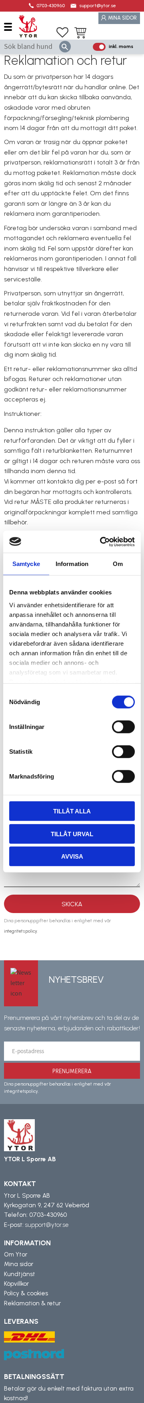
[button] (11, 26)
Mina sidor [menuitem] (122, 18)
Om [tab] (118, 563)
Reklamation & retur (32, 1303)
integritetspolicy (20, 931)
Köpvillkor (16, 1283)
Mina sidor (18, 1264)
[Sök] (65, 46)
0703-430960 (50, 5)
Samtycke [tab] (26, 563)
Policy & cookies (26, 1293)
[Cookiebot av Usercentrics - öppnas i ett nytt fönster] (101, 541)
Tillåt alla (72, 811)
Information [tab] (72, 563)
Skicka (72, 904)
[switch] (123, 727)
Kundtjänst (19, 1274)
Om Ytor (15, 1254)
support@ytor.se (97, 5)
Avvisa (72, 856)
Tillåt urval (72, 833)
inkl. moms (121, 46)
